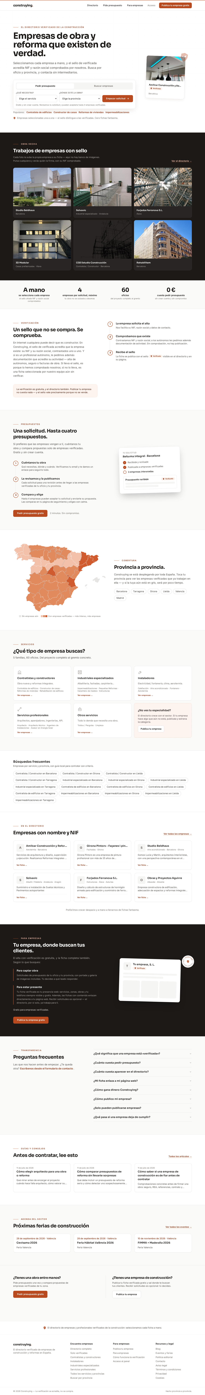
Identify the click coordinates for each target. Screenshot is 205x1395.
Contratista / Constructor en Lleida (124, 773)
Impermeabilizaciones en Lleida (162, 793)
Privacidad (161, 1373)
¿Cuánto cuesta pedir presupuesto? (117, 1062)
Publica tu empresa (151, 729)
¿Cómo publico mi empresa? (112, 1099)
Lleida (166, 591)
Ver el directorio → (182, 161)
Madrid (120, 598)
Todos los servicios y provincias (87, 1373)
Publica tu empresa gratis (31, 1020)
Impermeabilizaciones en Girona (122, 793)
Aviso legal (161, 1365)
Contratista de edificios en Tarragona (35, 793)
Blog (158, 1349)
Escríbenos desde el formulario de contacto (47, 1068)
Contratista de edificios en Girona (124, 786)
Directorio (92, 5)
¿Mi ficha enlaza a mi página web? (115, 1080)
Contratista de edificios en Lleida (166, 786)
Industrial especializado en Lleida (168, 780)
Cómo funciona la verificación (129, 1357)
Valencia (179, 591)
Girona (153, 591)
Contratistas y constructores (85, 1357)
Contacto (160, 1361)
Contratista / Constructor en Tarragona (36, 780)
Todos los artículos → (180, 1156)
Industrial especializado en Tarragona (35, 786)
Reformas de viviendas (91, 112)
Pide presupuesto (112, 5)
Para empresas (135, 5)
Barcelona (121, 591)
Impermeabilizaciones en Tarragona (35, 800)
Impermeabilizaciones (117, 112)
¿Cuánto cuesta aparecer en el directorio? (121, 1071)
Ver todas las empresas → (178, 834)
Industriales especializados (84, 1365)
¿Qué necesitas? (25, 93)
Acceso (151, 5)
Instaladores (76, 1361)
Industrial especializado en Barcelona (82, 780)
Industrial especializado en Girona (126, 780)
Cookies (160, 1378)
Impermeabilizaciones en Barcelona (80, 793)
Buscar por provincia (81, 1378)
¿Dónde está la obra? (71, 93)
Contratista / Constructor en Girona (81, 773)
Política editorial (164, 1357)
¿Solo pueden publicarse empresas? (117, 1108)
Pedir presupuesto (45, 86)
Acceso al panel (121, 1361)
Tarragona (138, 591)
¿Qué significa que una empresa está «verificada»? (126, 1053)
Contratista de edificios (39, 112)
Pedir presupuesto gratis (30, 513)
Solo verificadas (78, 1353)
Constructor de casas (65, 112)
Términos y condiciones (168, 1369)
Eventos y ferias (164, 1353)
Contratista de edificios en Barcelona (81, 786)
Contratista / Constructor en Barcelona (36, 773)
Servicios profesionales (83, 1369)
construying (23, 5)
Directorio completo (81, 1349)
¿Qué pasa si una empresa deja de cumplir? (121, 1117)
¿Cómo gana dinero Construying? (115, 1089)
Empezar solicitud (115, 98)
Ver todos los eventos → (179, 1227)
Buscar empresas (103, 86)
